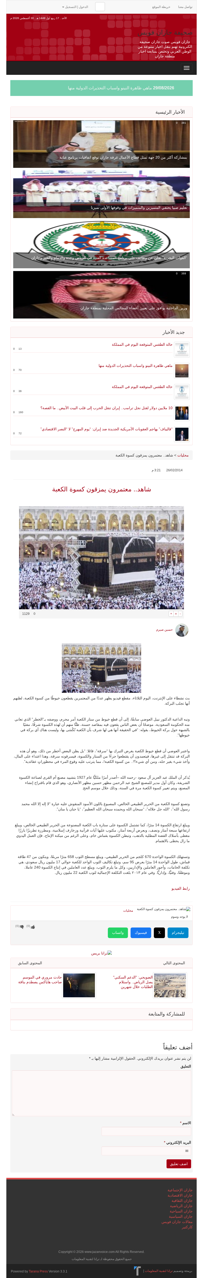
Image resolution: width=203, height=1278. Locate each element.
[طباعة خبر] (165, 614)
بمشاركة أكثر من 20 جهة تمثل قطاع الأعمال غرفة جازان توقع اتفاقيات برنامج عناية (123, 157)
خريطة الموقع (161, 7)
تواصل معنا (185, 7)
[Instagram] (55, 6)
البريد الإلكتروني (177, 1142)
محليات (183, 455)
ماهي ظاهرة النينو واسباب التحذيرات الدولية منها (110, 88)
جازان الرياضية (181, 1206)
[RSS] (13, 6)
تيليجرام (178, 933)
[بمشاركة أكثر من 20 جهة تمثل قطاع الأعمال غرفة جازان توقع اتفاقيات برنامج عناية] (101, 144)
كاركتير (187, 1227)
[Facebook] (30, 6)
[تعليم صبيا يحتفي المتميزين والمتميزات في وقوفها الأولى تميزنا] (101, 194)
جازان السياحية (181, 1211)
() (17, 926)
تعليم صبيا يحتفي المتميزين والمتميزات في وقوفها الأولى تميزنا (139, 207)
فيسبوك (141, 933)
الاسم (185, 1123)
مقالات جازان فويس (177, 1222)
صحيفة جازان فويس (165, 32)
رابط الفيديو (180, 888)
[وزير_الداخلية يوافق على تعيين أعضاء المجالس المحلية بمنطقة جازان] (101, 294)
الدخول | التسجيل (76, 7)
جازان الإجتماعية (180, 1190)
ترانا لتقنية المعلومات (159, 1271)
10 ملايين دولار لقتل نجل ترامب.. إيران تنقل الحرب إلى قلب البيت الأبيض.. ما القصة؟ (106, 408)
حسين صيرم (164, 629)
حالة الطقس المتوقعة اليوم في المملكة (142, 344)
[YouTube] (47, 6)
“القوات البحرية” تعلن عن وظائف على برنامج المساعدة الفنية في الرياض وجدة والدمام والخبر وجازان (109, 258)
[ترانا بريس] (137, 1271)
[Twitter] (22, 6)
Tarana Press (38, 1271)
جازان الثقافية (182, 1200)
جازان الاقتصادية (180, 1195)
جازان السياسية (181, 1216)
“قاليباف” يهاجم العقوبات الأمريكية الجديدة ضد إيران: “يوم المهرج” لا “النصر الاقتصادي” (106, 429)
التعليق (186, 1066)
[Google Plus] (39, 6)
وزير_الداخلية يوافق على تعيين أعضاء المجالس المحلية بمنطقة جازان (133, 308)
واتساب (118, 933)
